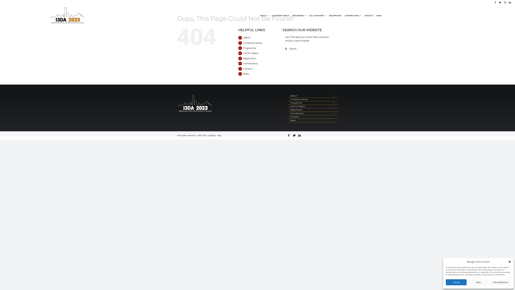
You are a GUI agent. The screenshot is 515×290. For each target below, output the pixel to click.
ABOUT (247, 37)
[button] (509, 261)
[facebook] (495, 2)
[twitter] (500, 2)
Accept (456, 282)
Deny (478, 282)
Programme (249, 48)
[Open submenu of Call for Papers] (333, 106)
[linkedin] (510, 2)
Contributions (250, 63)
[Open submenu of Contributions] (333, 113)
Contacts (248, 68)
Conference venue (252, 42)
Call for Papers (251, 53)
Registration (249, 58)
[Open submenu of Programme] (333, 103)
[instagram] (505, 2)
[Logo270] (67, 7)
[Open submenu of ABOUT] (333, 96)
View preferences (500, 282)
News (246, 73)
